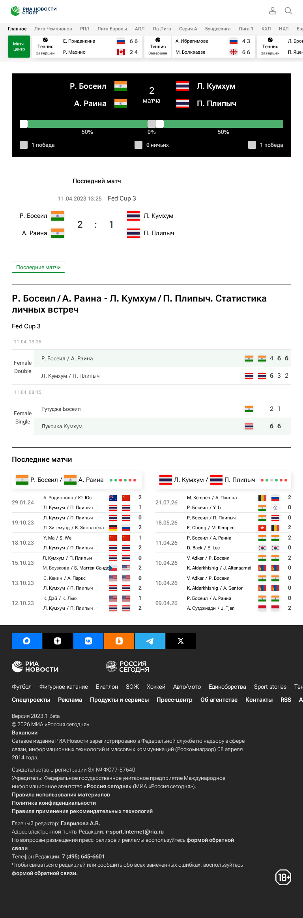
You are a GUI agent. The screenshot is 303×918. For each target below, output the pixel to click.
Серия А (188, 29)
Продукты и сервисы (119, 699)
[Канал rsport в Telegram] (150, 641)
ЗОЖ (132, 686)
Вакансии (24, 732)
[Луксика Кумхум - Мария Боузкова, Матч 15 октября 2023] (120, 480)
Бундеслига (218, 29)
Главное (17, 29)
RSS (286, 699)
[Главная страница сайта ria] (13, 11)
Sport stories (270, 686)
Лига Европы (112, 29)
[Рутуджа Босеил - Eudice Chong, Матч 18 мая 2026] (281, 480)
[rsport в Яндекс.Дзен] (58, 641)
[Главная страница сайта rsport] (51, 11)
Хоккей (156, 686)
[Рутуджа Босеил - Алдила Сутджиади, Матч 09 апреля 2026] (262, 480)
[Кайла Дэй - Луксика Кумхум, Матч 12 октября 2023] (111, 480)
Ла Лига (162, 29)
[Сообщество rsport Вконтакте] (88, 641)
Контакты (259, 699)
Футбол (22, 686)
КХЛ (266, 29)
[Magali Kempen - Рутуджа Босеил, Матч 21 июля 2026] (285, 480)
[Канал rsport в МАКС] (27, 641)
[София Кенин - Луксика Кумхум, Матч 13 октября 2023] (115, 480)
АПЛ (140, 29)
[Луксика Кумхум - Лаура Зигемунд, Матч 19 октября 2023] (130, 480)
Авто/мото (187, 686)
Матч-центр (19, 46)
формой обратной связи (44, 873)
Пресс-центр (175, 699)
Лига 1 (246, 29)
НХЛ (284, 29)
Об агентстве (219, 699)
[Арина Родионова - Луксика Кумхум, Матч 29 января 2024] (134, 480)
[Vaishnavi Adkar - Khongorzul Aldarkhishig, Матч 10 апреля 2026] (267, 480)
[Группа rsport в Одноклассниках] (119, 641)
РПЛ (85, 29)
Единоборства (227, 686)
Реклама (70, 699)
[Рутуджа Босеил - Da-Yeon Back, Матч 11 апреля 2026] (276, 480)
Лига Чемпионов (53, 29)
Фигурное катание (63, 686)
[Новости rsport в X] (181, 641)
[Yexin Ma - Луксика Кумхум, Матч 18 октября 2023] (125, 480)
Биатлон (107, 686)
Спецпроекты (31, 699)
